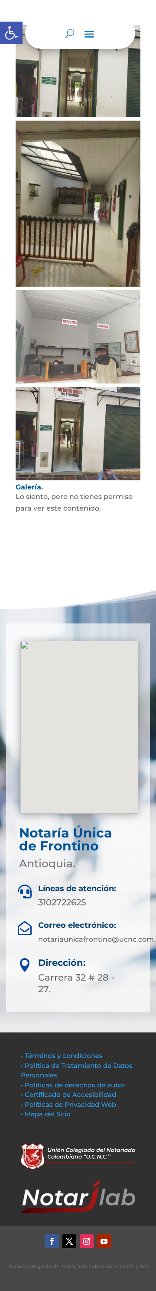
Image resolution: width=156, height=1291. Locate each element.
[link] (11, 33)
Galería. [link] (29, 487)
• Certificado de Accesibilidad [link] (68, 1094)
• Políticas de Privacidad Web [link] (68, 1104)
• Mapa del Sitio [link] (46, 1114)
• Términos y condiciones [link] (62, 1055)
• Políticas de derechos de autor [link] (73, 1085)
